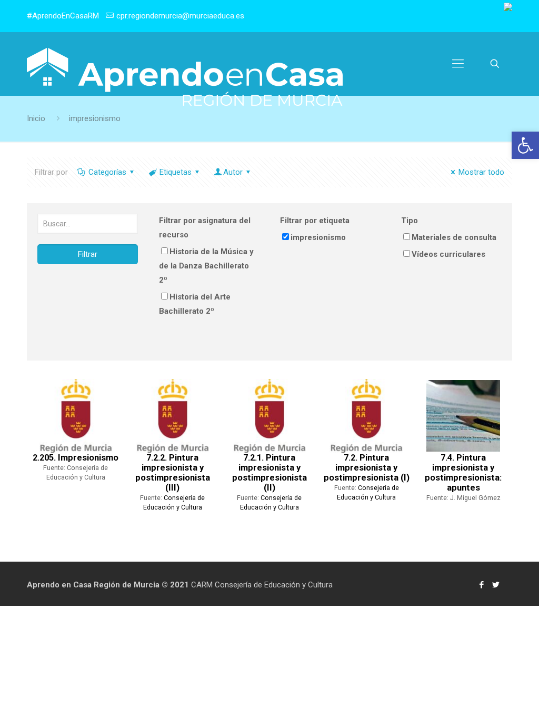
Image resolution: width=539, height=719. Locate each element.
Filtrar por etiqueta (315, 220)
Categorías (107, 172)
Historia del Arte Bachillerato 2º (195, 304)
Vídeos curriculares (448, 254)
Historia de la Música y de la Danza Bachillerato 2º (206, 266)
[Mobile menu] (458, 64)
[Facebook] (481, 585)
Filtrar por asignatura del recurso (205, 227)
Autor (233, 172)
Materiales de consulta (454, 237)
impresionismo (318, 237)
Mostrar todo (481, 172)
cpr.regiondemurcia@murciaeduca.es (180, 16)
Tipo (409, 220)
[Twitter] (496, 585)
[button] (525, 145)
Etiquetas (175, 172)
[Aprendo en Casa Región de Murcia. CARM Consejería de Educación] (185, 77)
